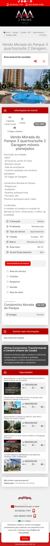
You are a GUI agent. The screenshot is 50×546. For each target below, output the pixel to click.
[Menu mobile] (25, 16)
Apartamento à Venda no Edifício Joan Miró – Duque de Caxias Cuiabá (23, 418)
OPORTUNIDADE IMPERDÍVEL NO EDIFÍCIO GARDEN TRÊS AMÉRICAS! (22, 456)
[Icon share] (18, 1)
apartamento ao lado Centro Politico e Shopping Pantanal (24, 437)
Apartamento (38, 32)
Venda (15, 32)
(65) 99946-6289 (36, 4)
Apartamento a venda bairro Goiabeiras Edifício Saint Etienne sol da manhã (24, 379)
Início (7, 32)
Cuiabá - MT (25, 32)
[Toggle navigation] (43, 9)
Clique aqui (8, 483)
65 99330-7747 (16, 4)
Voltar (44, 35)
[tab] (18, 263)
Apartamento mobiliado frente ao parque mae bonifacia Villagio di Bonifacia (23, 398)
